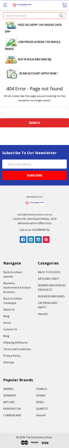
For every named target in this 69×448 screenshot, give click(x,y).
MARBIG (8, 389)
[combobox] (34, 15)
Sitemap (8, 362)
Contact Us (10, 329)
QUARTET (42, 408)
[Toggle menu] (5, 5)
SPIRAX (40, 395)
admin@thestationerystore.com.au (34, 214)
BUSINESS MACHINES (51, 296)
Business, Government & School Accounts (17, 287)
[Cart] (64, 5)
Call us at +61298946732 (34, 230)
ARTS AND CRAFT (49, 278)
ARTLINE (9, 402)
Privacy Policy (12, 355)
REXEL (40, 402)
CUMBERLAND (12, 415)
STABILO (41, 389)
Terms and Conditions (17, 349)
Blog (6, 316)
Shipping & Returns (15, 342)
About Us (9, 309)
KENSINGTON (12, 408)
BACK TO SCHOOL (49, 272)
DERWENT (10, 395)
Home (7, 322)
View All (43, 314)
